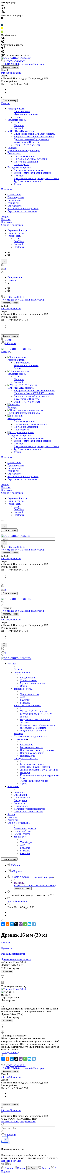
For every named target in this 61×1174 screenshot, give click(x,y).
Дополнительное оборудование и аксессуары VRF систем (31, 140)
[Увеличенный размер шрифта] (4, 12)
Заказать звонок (10, 67)
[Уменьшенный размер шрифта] (2, 5)
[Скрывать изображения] (2, 42)
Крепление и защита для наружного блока (36, 178)
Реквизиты (13, 203)
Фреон (17, 184)
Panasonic (19, 128)
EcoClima (19, 241)
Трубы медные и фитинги (27, 181)
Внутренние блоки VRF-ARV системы (34, 133)
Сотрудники (14, 200)
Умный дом (14, 235)
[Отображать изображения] (3, 38)
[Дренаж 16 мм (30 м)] (13, 989)
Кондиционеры (16, 108)
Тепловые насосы (17, 119)
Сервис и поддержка (12, 225)
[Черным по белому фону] (2, 19)
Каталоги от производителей (23, 208)
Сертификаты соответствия (22, 211)
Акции (5, 216)
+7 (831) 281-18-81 (15, 61)
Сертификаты (15, 205)
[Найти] (4, 543)
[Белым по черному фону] (2, 22)
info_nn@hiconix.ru (11, 72)
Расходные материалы (20, 167)
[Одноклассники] (7, 924)
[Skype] (29, 924)
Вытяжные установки (25, 156)
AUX (16, 122)
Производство (21, 164)
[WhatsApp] (25, 924)
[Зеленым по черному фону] (2, 32)
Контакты (6, 222)
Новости (5, 219)
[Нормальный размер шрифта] (3, 8)
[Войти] (2, 265)
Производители (16, 197)
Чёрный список (16, 233)
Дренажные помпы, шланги (29, 170)
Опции (17, 117)
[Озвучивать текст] (3, 48)
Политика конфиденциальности (18, 1121)
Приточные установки (26, 161)
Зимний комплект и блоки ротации (32, 173)
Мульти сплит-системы (26, 114)
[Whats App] (9, 255)
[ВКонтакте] (9, 252)
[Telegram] (34, 924)
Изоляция (19, 175)
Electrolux (19, 125)
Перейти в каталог (11, 1160)
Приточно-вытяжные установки (31, 159)
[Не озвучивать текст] (2, 52)
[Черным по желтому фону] (2, 29)
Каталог (5, 103)
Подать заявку (9, 100)
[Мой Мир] (12, 924)
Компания (6, 189)
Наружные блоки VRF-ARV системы (34, 136)
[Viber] (21, 924)
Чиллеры (12, 147)
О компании (14, 194)
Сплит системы (22, 111)
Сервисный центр (17, 230)
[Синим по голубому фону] (2, 25)
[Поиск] (4, 261)
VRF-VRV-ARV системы (21, 131)
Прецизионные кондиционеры (24, 150)
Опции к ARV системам (27, 145)
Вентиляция (14, 153)
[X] (16, 924)
